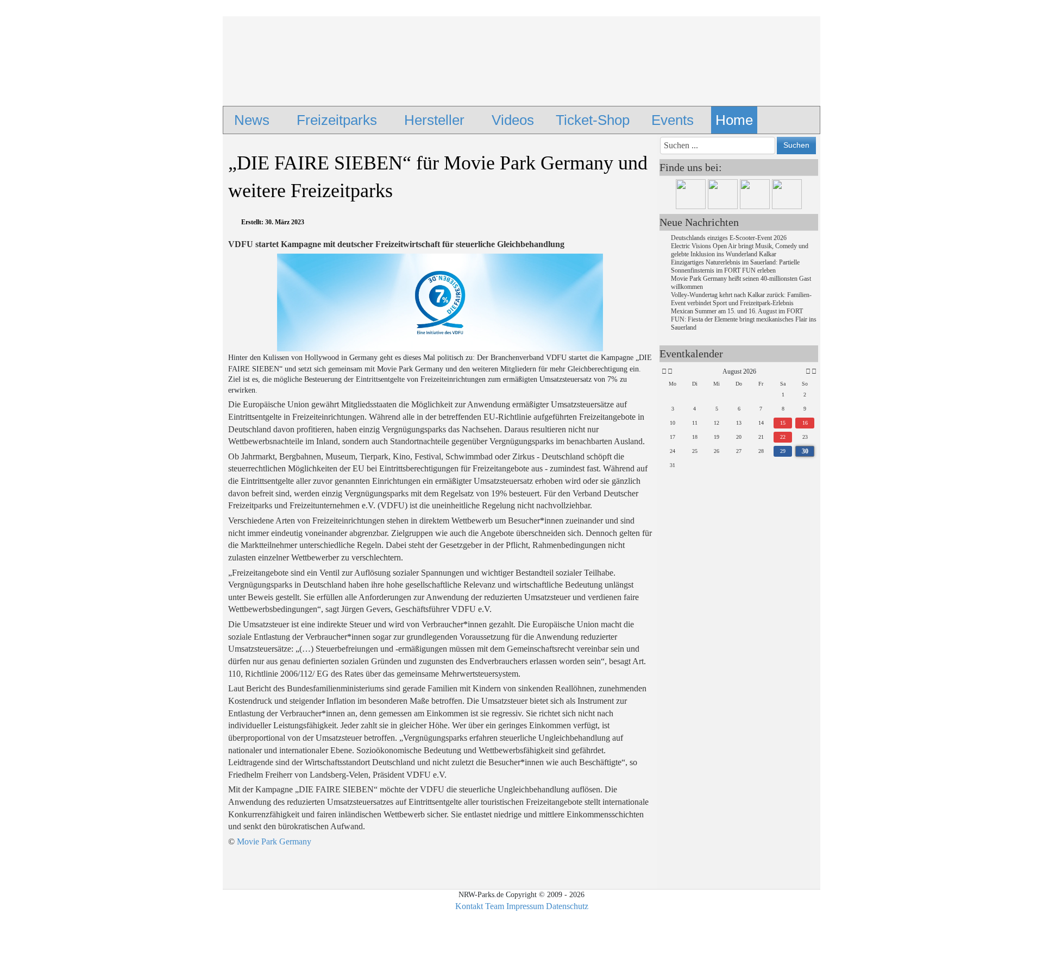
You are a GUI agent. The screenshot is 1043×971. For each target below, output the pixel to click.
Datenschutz (567, 906)
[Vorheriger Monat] (670, 371)
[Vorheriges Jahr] (663, 371)
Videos (513, 120)
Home (734, 120)
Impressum (525, 906)
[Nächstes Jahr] (813, 371)
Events (672, 120)
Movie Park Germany (274, 841)
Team (494, 906)
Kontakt (469, 906)
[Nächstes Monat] (808, 371)
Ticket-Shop (593, 120)
